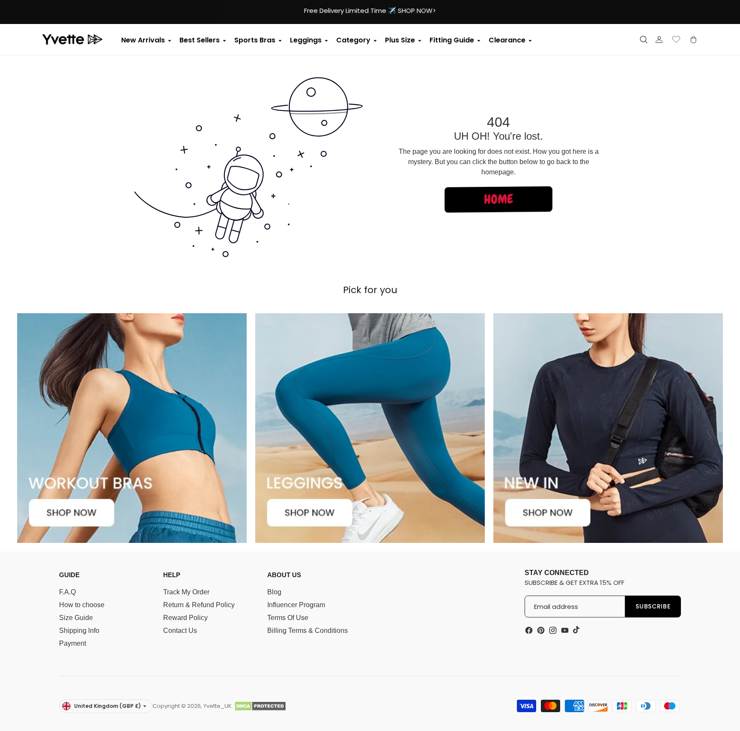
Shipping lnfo (79, 630)
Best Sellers (199, 40)
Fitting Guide (452, 40)
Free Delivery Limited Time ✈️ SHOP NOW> (370, 10)
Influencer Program (296, 604)
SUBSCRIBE (653, 606)
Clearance (507, 40)
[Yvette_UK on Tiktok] (577, 629)
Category (353, 40)
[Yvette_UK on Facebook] (529, 630)
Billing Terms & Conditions (307, 630)
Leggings (306, 40)
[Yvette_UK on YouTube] (565, 630)
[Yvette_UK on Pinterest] (541, 630)
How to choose (81, 604)
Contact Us (180, 630)
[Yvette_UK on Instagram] (553, 630)
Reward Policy (185, 617)
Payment (72, 643)
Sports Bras (254, 40)
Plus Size (400, 40)
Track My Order (186, 592)
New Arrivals (143, 40)
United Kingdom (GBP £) (107, 706)
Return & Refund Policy (199, 604)
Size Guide (76, 617)
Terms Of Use (287, 617)
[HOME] (498, 213)
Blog (274, 592)
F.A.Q (67, 592)
